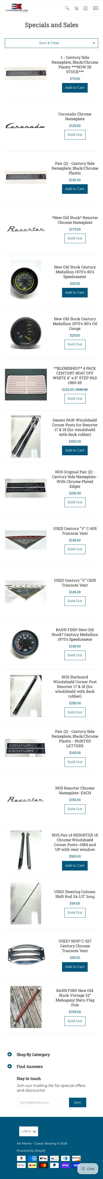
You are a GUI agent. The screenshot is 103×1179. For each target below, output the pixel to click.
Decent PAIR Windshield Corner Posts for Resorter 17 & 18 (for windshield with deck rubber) (75, 427)
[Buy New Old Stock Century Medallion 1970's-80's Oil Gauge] (26, 333)
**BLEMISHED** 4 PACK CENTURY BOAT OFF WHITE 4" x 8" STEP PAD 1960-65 (75, 375)
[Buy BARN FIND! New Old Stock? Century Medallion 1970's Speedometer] (26, 644)
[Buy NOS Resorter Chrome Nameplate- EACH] (26, 800)
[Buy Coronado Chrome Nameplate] (26, 126)
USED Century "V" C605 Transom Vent (75, 582)
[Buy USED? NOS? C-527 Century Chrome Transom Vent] (26, 955)
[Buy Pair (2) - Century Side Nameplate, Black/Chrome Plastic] (26, 177)
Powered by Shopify (31, 1150)
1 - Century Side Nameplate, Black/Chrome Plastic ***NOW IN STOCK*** (75, 64)
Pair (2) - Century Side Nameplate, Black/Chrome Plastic (75, 168)
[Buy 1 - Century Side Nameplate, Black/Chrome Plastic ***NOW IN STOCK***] (26, 74)
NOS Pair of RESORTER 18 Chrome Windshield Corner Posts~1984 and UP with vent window (75, 842)
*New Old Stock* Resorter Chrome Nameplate (75, 220)
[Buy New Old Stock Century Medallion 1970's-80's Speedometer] (26, 281)
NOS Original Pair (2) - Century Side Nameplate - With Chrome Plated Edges (75, 479)
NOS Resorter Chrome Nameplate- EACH (74, 790)
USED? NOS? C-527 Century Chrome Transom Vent (75, 945)
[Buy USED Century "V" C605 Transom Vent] (26, 592)
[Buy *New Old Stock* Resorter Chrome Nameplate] (26, 229)
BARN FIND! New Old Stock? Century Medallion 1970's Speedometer (75, 634)
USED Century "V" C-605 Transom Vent (75, 531)
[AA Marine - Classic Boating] (17, 8)
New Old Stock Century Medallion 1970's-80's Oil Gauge (75, 323)
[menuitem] (67, 8)
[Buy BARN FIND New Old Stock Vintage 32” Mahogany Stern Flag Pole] (26, 1007)
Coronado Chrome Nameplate (74, 116)
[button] (67, 8)
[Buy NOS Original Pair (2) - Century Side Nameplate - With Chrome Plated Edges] (26, 488)
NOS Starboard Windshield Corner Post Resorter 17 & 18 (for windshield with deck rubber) (75, 686)
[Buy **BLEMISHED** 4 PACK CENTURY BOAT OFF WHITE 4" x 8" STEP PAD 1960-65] (26, 385)
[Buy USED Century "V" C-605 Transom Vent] (26, 540)
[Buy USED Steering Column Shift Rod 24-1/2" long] (26, 903)
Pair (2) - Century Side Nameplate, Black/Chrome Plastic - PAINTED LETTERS (75, 738)
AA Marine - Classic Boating (36, 1143)
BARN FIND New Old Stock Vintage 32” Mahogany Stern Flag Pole (75, 997)
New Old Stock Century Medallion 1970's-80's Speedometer (75, 271)
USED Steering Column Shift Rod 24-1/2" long (75, 894)
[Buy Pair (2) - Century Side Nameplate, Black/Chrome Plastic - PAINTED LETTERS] (26, 748)
